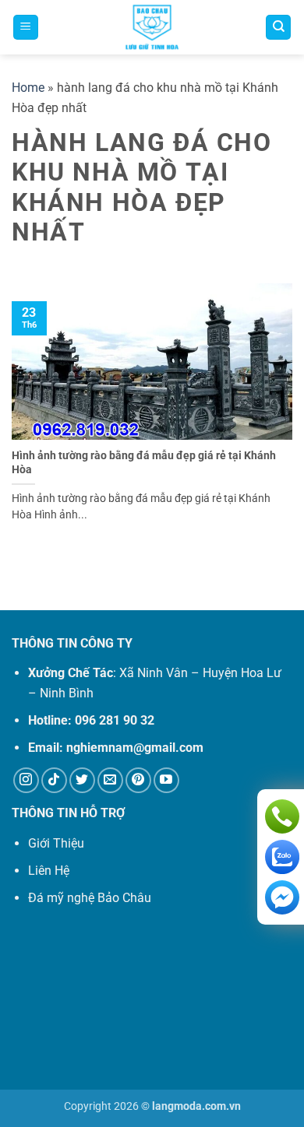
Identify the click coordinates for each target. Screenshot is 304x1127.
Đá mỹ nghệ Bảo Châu (89, 897)
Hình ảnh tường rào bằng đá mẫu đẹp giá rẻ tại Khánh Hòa (144, 462)
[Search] (278, 27)
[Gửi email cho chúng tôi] (110, 780)
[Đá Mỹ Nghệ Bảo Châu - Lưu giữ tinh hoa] (152, 27)
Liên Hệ (48, 870)
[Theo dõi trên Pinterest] (138, 780)
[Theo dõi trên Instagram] (26, 780)
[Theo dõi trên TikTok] (54, 780)
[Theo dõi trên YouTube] (166, 780)
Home (28, 87)
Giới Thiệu (56, 843)
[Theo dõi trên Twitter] (82, 780)
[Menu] (25, 27)
